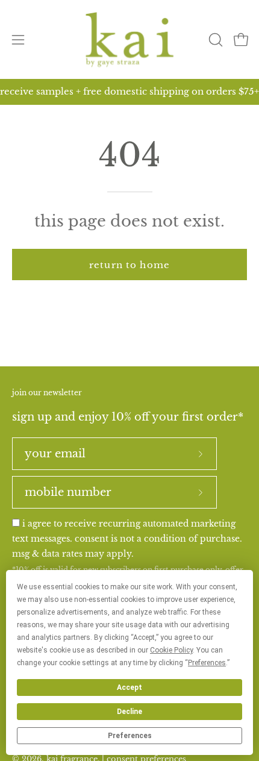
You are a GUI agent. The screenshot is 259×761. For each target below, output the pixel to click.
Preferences (130, 735)
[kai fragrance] (129, 39)
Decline (129, 711)
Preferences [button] (207, 663)
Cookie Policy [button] (171, 650)
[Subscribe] (200, 453)
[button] (214, 39)
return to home (129, 265)
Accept (129, 687)
